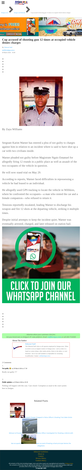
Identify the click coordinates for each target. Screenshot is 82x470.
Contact (41, 456)
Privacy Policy (41, 458)
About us (41, 454)
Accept (45, 466)
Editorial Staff (8, 47)
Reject (56, 466)
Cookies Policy (41, 460)
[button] (3, 2)
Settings (67, 466)
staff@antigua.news (8, 50)
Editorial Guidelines (41, 452)
